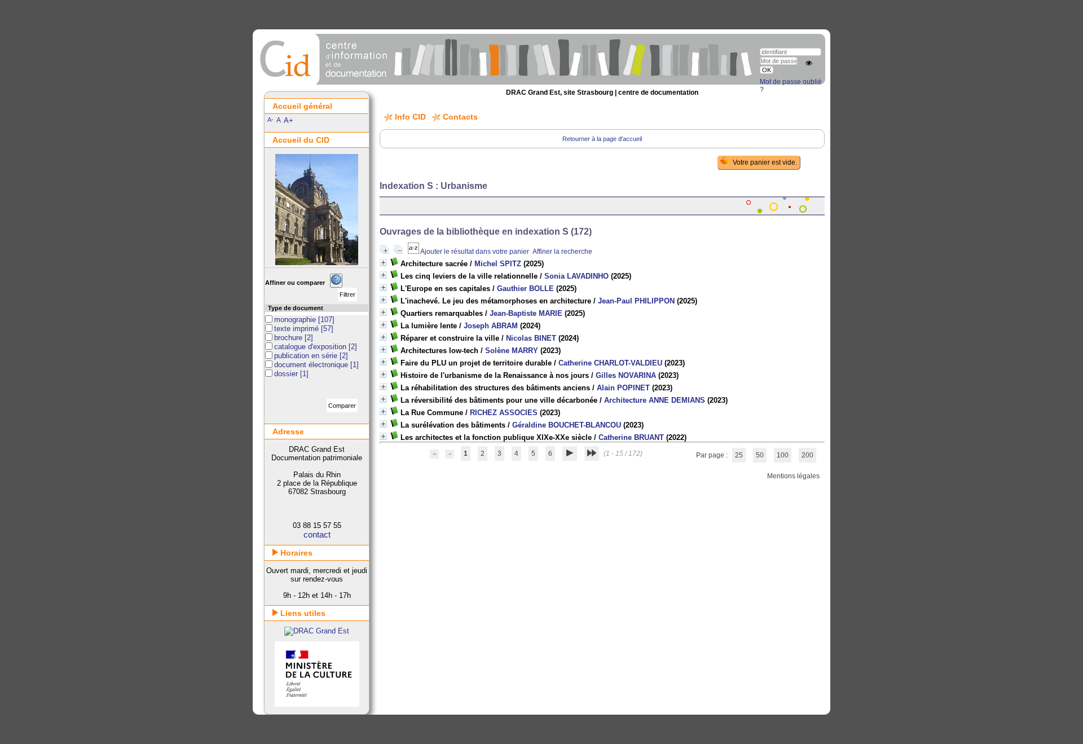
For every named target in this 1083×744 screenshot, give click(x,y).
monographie (296, 319)
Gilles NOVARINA (626, 375)
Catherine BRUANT (631, 437)
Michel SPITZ (497, 263)
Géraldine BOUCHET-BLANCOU (566, 425)
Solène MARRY (511, 350)
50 (760, 455)
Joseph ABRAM (491, 326)
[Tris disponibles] (414, 252)
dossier (287, 373)
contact (317, 534)
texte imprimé (297, 328)
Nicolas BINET (531, 338)
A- (270, 119)
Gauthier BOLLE (525, 288)
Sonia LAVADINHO (576, 276)
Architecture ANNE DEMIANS (654, 400)
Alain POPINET (623, 388)
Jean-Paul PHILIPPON (636, 301)
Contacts (460, 116)
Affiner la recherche (562, 252)
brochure (289, 337)
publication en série (307, 355)
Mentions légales (793, 476)
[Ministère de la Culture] (317, 704)
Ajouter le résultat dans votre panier (474, 252)
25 (739, 455)
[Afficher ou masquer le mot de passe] (808, 63)
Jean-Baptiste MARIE (526, 313)
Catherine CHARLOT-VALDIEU (610, 363)
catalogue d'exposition (311, 346)
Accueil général (302, 106)
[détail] (383, 262)
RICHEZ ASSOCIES (504, 412)
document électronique (312, 364)
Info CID (410, 116)
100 (783, 455)
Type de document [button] (295, 308)
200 (807, 455)
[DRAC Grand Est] (316, 631)
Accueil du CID (300, 139)
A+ (288, 120)
